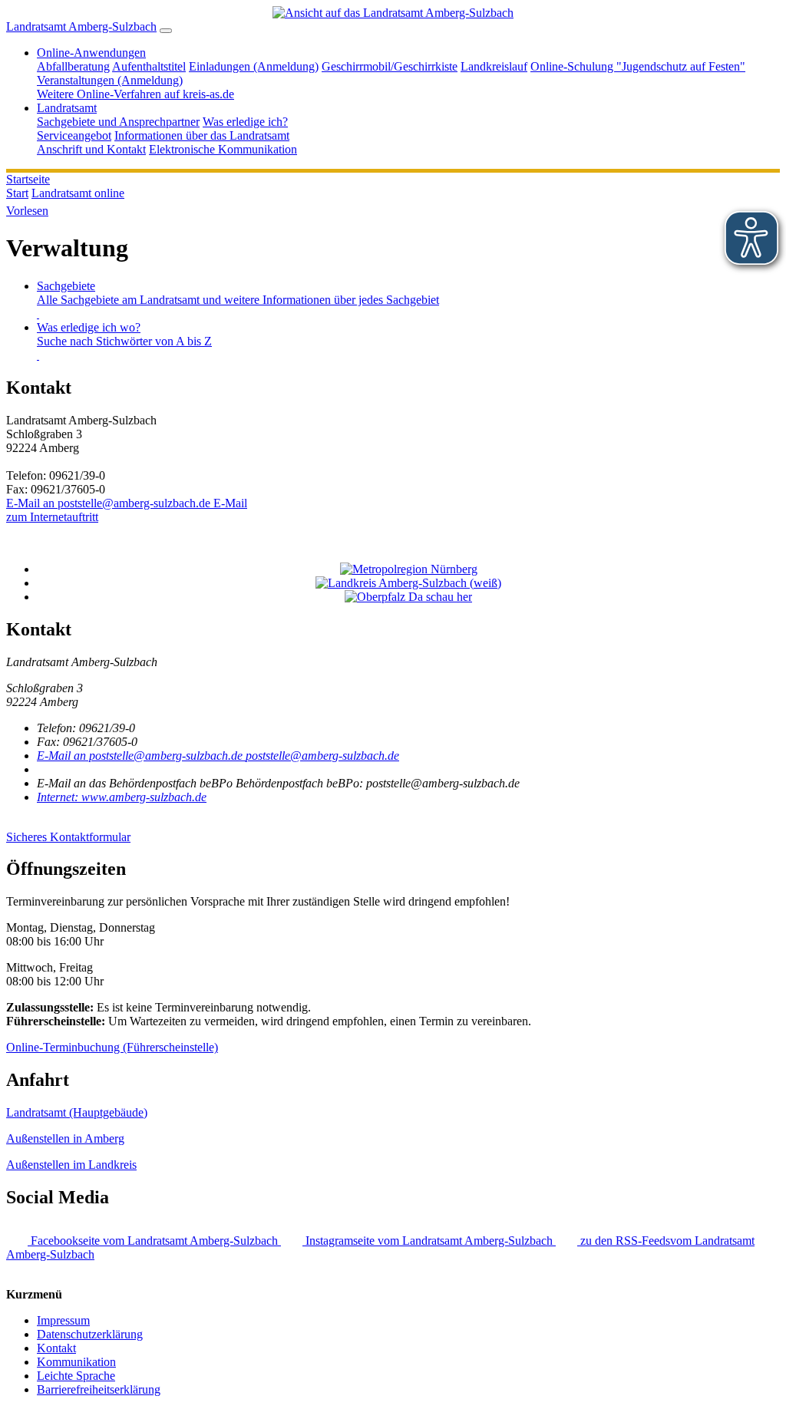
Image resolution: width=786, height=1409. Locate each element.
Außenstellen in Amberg (65, 1138)
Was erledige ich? (245, 121)
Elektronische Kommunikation (223, 149)
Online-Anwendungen (91, 52)
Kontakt (56, 1348)
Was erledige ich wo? (124, 334)
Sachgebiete (238, 292)
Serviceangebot (74, 135)
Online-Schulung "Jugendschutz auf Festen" (637, 66)
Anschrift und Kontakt (91, 149)
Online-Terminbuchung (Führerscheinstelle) (112, 1047)
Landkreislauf (494, 66)
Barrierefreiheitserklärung (98, 1389)
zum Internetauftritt (52, 516)
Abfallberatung (73, 66)
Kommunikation (76, 1361)
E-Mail (126, 503)
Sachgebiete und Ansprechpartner (118, 121)
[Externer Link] (408, 569)
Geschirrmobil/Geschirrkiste (389, 66)
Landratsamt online (77, 193)
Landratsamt (67, 107)
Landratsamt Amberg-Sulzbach (81, 26)
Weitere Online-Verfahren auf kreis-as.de (135, 94)
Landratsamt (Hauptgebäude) (76, 1112)
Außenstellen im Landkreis (71, 1164)
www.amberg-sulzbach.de (121, 796)
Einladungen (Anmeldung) (254, 66)
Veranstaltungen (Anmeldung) (110, 80)
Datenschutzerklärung (90, 1334)
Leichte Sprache (76, 1375)
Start (17, 193)
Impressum (63, 1320)
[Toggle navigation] (166, 30)
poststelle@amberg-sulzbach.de (218, 755)
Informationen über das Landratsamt (201, 135)
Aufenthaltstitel (149, 66)
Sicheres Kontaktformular (68, 836)
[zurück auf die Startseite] (393, 12)
